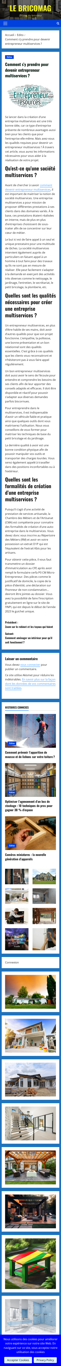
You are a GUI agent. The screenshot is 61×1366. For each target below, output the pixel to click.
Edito (9, 57)
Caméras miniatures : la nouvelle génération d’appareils (25, 856)
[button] (5, 23)
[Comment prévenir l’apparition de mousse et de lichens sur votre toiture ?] (30, 731)
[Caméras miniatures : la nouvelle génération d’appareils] (30, 833)
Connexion (12, 962)
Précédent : (29, 624)
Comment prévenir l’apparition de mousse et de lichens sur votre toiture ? (30, 754)
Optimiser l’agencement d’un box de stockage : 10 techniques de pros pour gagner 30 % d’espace (29, 805)
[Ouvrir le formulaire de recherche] (58, 23)
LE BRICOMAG (30, 8)
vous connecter (30, 665)
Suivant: (28, 638)
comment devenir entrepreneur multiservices (28, 187)
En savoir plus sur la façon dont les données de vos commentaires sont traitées (30, 684)
